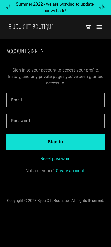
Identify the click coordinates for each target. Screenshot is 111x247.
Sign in (55, 141)
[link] (31, 27)
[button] (99, 27)
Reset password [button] (55, 158)
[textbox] (55, 100)
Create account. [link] (70, 170)
